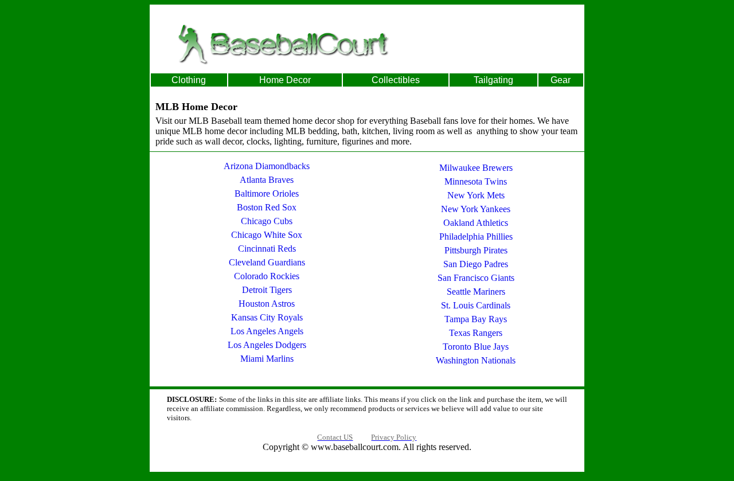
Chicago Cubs (266, 221)
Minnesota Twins (475, 181)
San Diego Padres (475, 264)
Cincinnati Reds (267, 248)
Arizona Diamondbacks (267, 166)
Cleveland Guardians (267, 262)
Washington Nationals (476, 360)
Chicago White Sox (266, 235)
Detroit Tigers (267, 290)
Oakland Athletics (475, 223)
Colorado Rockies (266, 276)
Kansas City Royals (267, 317)
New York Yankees (475, 209)
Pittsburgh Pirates (475, 250)
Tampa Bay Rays (475, 319)
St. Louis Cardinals (475, 305)
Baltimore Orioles (267, 193)
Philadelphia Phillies (476, 236)
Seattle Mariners (476, 291)
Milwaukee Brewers (476, 168)
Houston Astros (267, 303)
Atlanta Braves (267, 180)
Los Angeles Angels (267, 331)
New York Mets (476, 195)
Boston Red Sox (266, 207)
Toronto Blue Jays (476, 346)
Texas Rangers (475, 333)
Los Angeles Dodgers (267, 345)
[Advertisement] (500, 43)
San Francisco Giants (476, 278)
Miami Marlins (267, 358)
